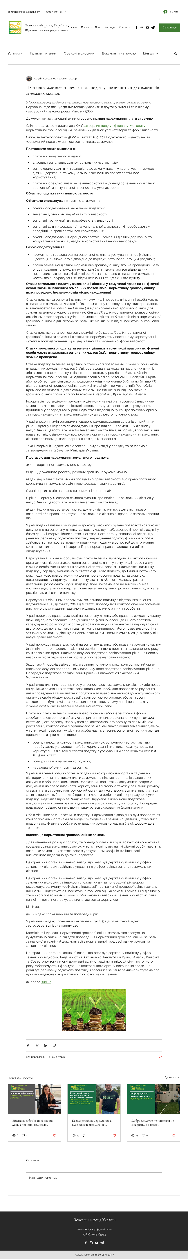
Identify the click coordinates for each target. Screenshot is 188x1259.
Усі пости (15, 53)
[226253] (102, 1243)
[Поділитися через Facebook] (28, 1045)
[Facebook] (136, 27)
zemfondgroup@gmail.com (24, 11)
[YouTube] (147, 27)
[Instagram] (142, 27)
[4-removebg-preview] (153, 27)
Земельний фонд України (46, 25)
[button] (175, 53)
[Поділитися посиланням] (55, 1045)
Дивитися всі (172, 1077)
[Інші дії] (160, 78)
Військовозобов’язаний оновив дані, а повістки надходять (32, 1122)
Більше (148, 53)
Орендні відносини (79, 53)
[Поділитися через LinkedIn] (46, 1045)
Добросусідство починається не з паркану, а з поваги (152, 1122)
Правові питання (43, 53)
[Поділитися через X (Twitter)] (37, 1045)
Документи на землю (119, 53)
